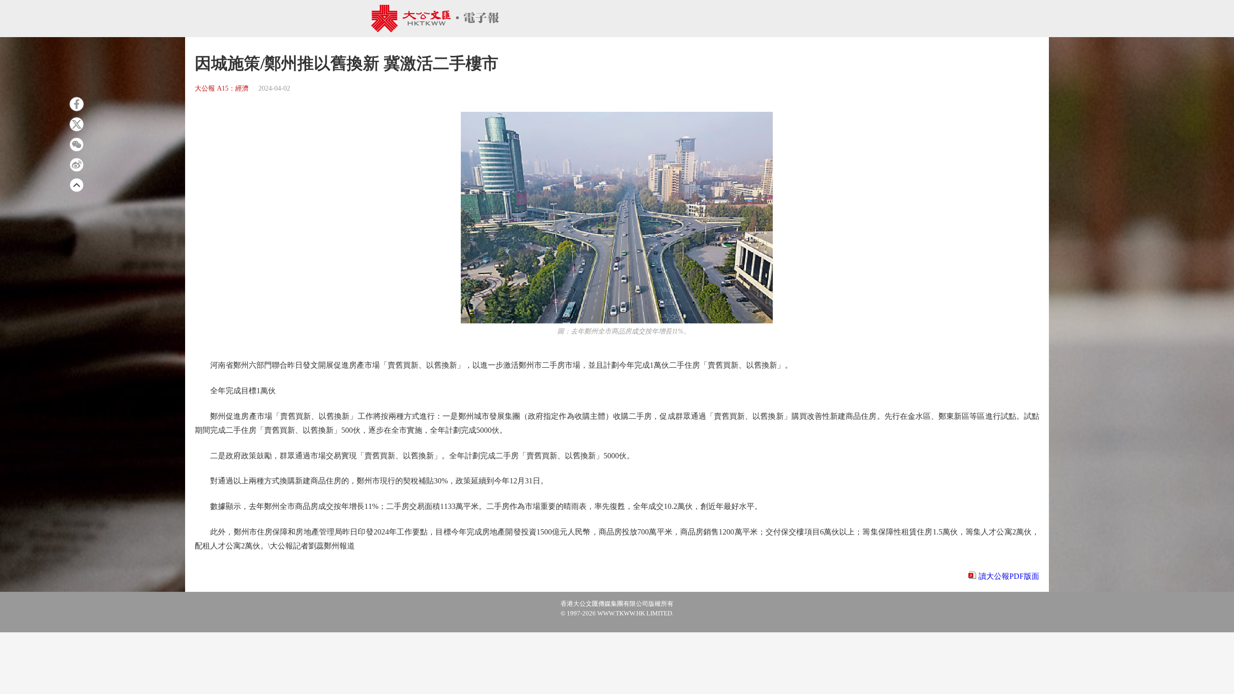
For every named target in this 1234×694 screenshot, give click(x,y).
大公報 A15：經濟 (222, 88)
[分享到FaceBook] (76, 104)
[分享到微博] (76, 165)
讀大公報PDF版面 (1009, 576)
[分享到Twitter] (76, 124)
